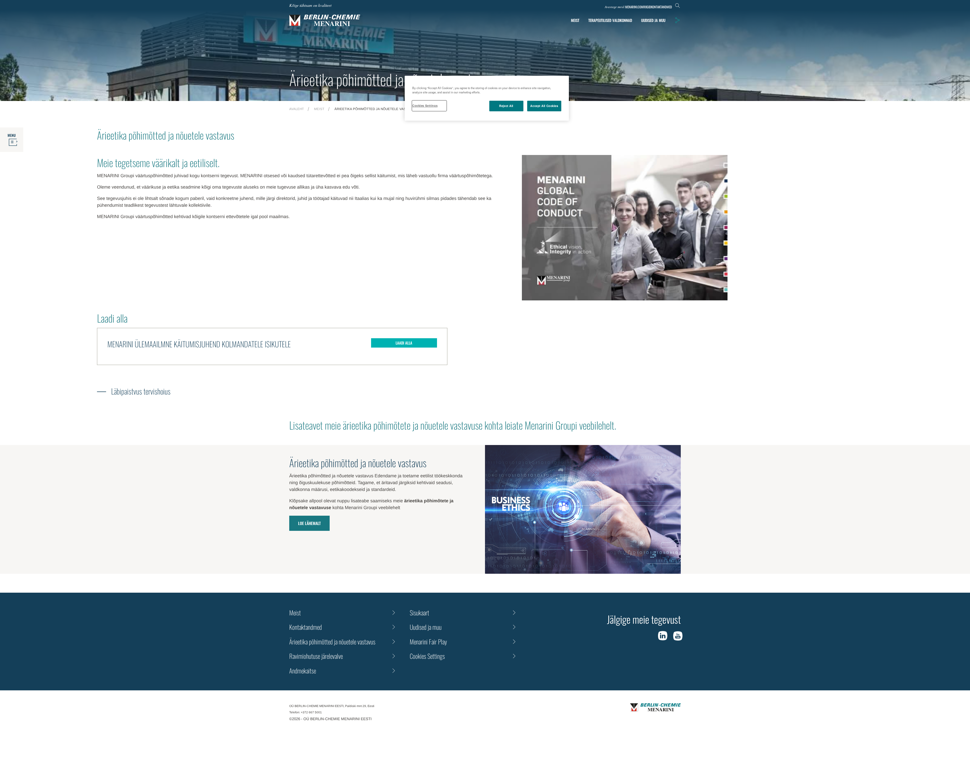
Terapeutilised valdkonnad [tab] (610, 20)
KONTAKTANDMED (661, 7)
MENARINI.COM (634, 7)
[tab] (653, 20)
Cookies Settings (425, 105)
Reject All (506, 106)
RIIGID (647, 7)
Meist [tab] (575, 20)
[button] (677, 20)
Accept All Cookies (544, 106)
